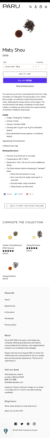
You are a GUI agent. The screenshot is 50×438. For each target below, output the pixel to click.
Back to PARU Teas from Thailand (27, 206)
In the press (9, 312)
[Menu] (45, 6)
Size (4, 62)
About (7, 300)
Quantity (39, 62)
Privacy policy (10, 325)
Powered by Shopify (30, 430)
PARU (21, 430)
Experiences (10, 306)
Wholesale (9, 318)
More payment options (25, 86)
